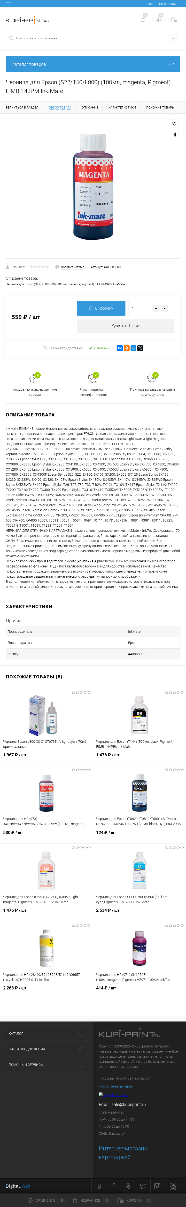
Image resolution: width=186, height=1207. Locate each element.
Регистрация (168, 4)
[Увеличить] (93, 186)
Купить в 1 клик (125, 326)
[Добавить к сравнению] (174, 134)
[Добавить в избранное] (174, 123)
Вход (150, 4)
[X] (140, 348)
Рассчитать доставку (65, 348)
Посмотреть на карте (115, 1086)
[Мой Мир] (133, 348)
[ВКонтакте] (120, 348)
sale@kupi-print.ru (128, 1104)
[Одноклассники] (127, 348)
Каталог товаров (29, 64)
